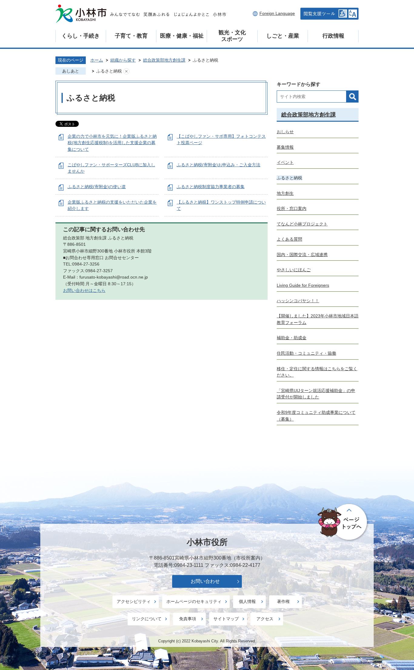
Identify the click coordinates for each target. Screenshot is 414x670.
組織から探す (123, 60)
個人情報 (247, 601)
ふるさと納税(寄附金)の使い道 (97, 186)
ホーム (96, 60)
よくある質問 (289, 239)
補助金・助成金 (291, 337)
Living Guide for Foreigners (303, 285)
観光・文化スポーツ (232, 35)
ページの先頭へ (343, 522)
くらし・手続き (81, 36)
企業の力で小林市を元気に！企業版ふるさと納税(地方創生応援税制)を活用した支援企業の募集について (112, 143)
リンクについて (147, 618)
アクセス (264, 618)
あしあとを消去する (126, 71)
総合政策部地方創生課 (164, 60)
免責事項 (187, 618)
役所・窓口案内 (291, 208)
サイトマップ (226, 618)
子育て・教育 (131, 36)
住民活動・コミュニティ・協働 (306, 353)
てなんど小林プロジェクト (302, 224)
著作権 (283, 601)
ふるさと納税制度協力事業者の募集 (211, 186)
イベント (285, 162)
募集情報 (285, 147)
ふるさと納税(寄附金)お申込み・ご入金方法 (218, 164)
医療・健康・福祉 (182, 36)
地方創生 (285, 193)
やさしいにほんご (294, 269)
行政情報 (333, 36)
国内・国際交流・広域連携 (302, 254)
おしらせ (285, 131)
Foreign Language (277, 13)
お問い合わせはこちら (84, 290)
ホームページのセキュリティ (194, 601)
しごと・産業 (282, 36)
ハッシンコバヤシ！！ (298, 300)
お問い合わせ (205, 581)
